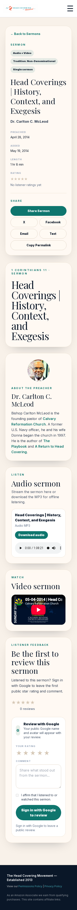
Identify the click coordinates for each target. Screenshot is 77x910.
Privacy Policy (53, 886)
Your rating (26, 746)
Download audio (31, 535)
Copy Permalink (39, 245)
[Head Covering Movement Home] (20, 8)
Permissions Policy (30, 886)
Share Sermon (39, 211)
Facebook (53, 222)
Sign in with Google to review (38, 812)
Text (53, 233)
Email (24, 233)
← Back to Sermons (25, 34)
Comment (23, 761)
